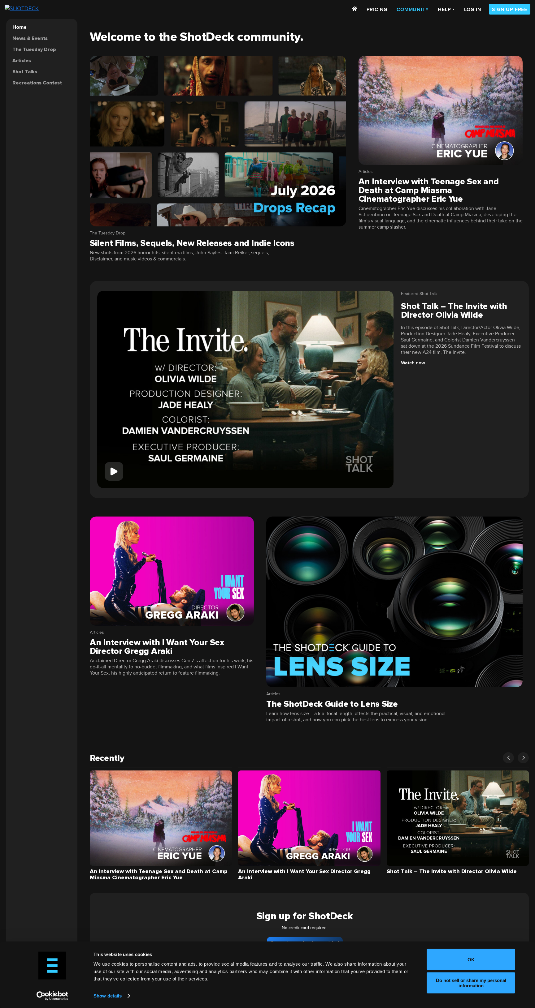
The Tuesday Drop (107, 233)
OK (471, 959)
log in (472, 10)
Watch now (413, 363)
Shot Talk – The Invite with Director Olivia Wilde (454, 310)
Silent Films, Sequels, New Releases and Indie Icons (192, 243)
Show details (108, 995)
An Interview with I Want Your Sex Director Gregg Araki (157, 646)
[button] (508, 757)
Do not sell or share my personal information (471, 982)
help (444, 10)
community (412, 10)
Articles (366, 171)
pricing (377, 10)
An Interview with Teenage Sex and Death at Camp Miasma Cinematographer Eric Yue (429, 190)
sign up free (509, 10)
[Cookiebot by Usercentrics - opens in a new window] (52, 996)
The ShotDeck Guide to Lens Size (332, 704)
